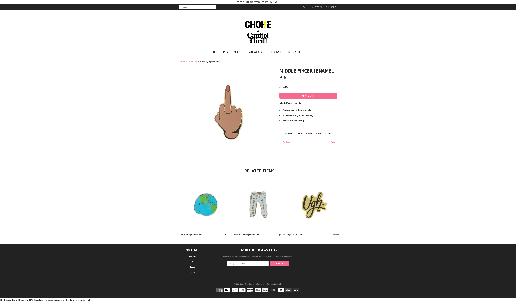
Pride (237, 51)
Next (333, 142)
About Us (192, 256)
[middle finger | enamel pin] (228, 114)
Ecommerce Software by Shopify (269, 284)
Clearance (276, 51)
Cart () (318, 7)
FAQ (192, 261)
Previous (286, 142)
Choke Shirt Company (248, 284)
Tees (214, 51)
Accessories (255, 51)
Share (300, 133)
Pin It (310, 133)
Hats (225, 51)
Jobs (193, 272)
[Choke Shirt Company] (258, 32)
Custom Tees (295, 51)
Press (192, 267)
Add (319, 133)
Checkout (331, 7)
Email (329, 133)
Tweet (289, 133)
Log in (305, 7)
